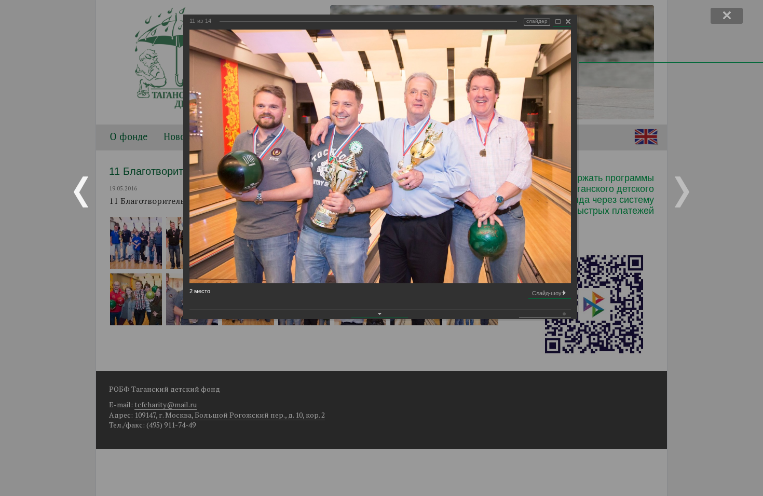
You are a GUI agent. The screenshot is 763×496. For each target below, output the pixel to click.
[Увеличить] (558, 22)
